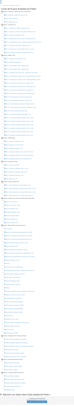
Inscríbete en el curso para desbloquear (37, 402)
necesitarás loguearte (42, 400)
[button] (1, 1)
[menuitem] (1, 3)
